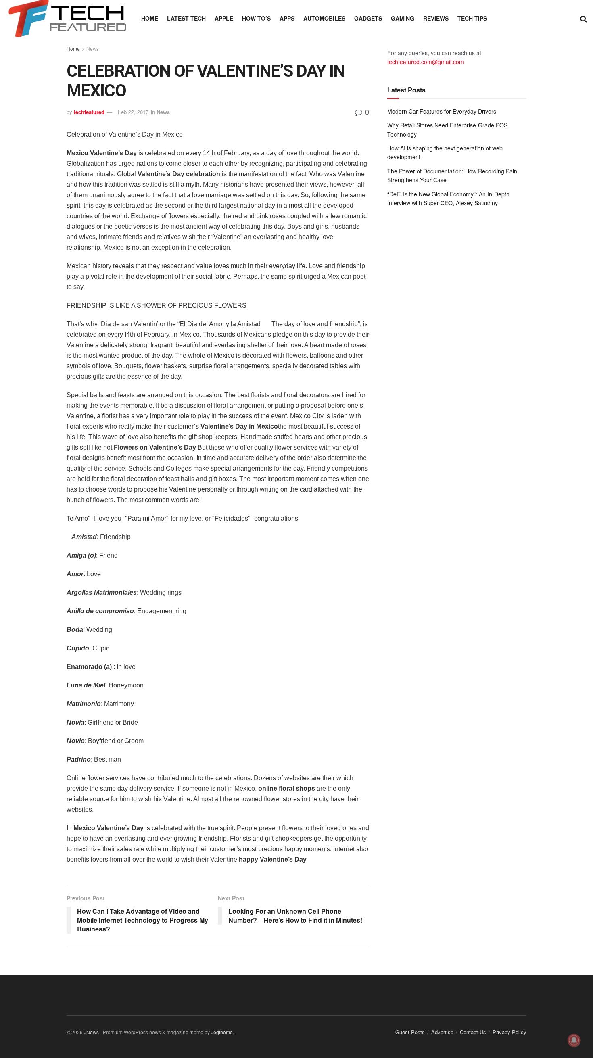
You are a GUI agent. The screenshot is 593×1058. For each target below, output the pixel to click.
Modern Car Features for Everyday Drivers (441, 111)
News (92, 48)
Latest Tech (186, 18)
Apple (224, 18)
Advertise (442, 1032)
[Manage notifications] (574, 1040)
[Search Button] (583, 18)
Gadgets (368, 18)
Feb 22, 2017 (133, 112)
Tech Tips (472, 18)
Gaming (402, 18)
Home (149, 18)
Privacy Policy (509, 1032)
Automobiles (324, 18)
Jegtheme (222, 1032)
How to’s (256, 18)
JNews (91, 1032)
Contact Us (473, 1032)
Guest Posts (410, 1032)
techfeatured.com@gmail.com (425, 62)
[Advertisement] (456, 279)
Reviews (436, 18)
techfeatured (89, 112)
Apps (287, 18)
